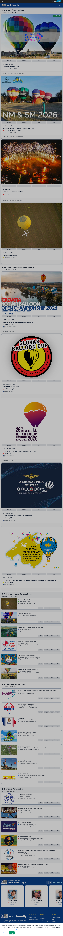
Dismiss (5, 933)
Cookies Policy (13, 929)
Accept (12, 933)
